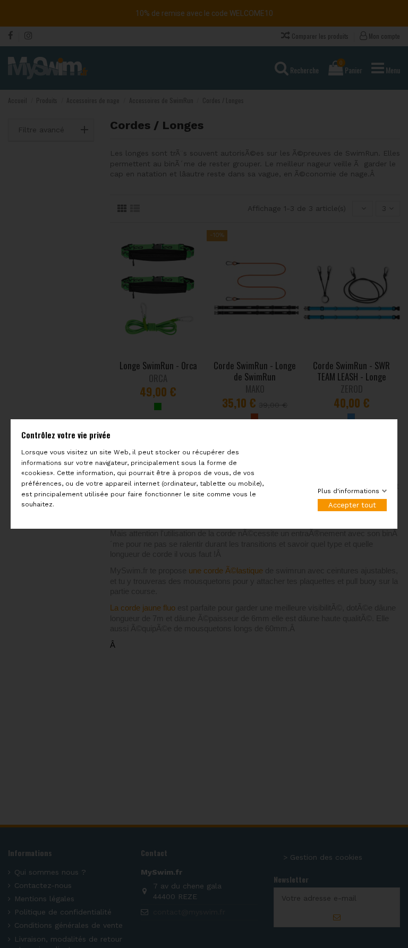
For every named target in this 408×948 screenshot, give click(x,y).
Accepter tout (352, 505)
